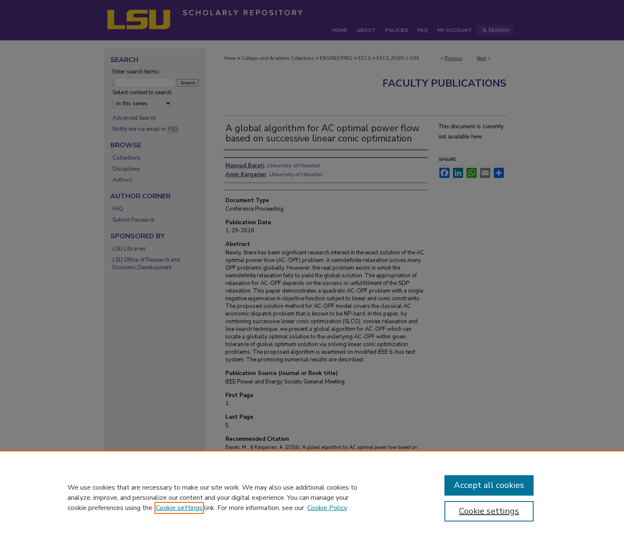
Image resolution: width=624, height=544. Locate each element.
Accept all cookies (489, 485)
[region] (312, 497)
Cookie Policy (327, 508)
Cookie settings (179, 508)
